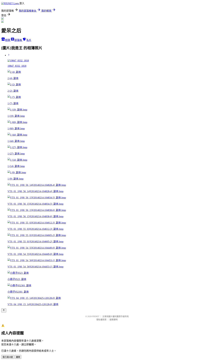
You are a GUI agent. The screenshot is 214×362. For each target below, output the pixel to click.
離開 (18, 357)
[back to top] (3, 310)
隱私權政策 (101, 319)
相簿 (8, 40)
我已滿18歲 (8, 357)
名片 (28, 40)
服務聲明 (114, 319)
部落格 (18, 40)
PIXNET (95, 316)
